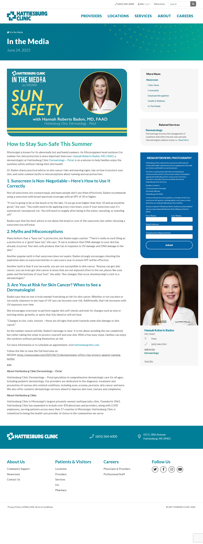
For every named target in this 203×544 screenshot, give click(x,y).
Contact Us (13, 479)
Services (143, 16)
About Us (16, 461)
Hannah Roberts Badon (159, 330)
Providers (91, 16)
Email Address (152, 224)
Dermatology (154, 130)
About (164, 16)
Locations (118, 16)
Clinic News (153, 85)
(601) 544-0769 (158, 344)
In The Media (154, 106)
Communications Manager (156, 188)
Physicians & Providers (117, 468)
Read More (183, 140)
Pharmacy (61, 490)
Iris (57, 484)
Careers (185, 16)
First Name (151, 215)
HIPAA (25, 507)
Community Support (18, 468)
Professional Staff (114, 474)
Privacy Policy (14, 507)
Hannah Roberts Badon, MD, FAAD (93, 156)
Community (153, 90)
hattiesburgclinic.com (86, 344)
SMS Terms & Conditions (41, 507)
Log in (145, 3)
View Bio (148, 361)
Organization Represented (158, 233)
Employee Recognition (158, 95)
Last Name (176, 215)
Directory (159, 3)
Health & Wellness (156, 100)
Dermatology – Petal (61, 160)
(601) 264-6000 (125, 3)
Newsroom (152, 79)
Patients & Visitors (73, 461)
